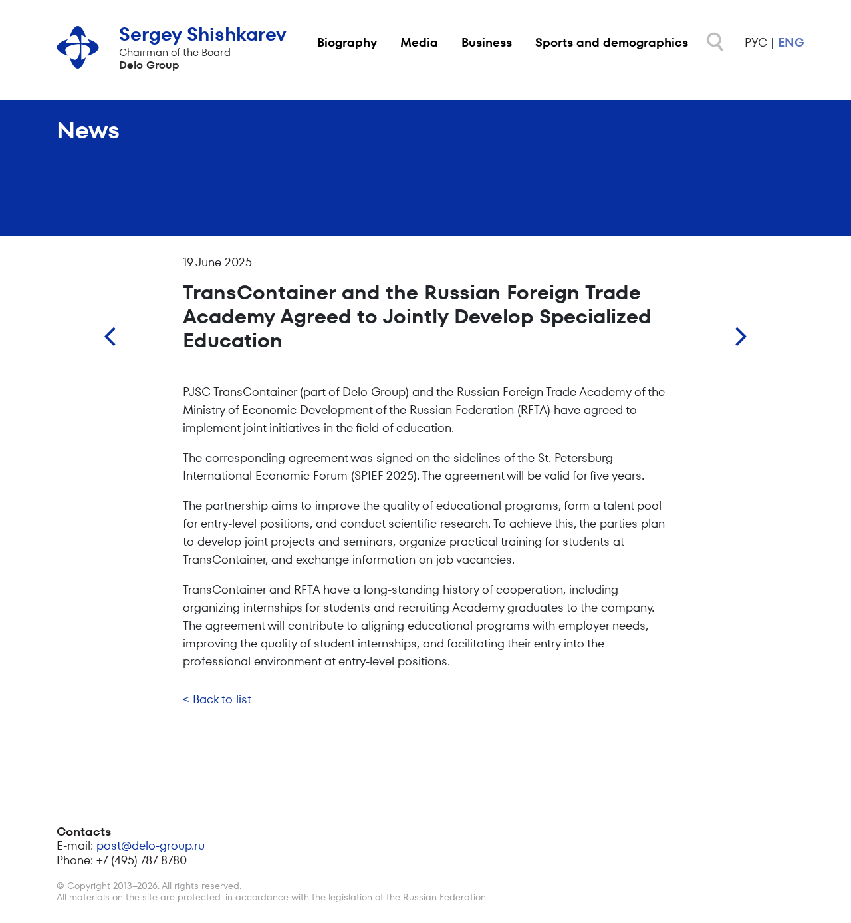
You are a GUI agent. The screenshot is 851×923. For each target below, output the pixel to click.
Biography (347, 42)
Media (419, 42)
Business (486, 42)
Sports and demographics (611, 42)
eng (791, 42)
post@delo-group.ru (150, 845)
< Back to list (217, 699)
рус (756, 42)
